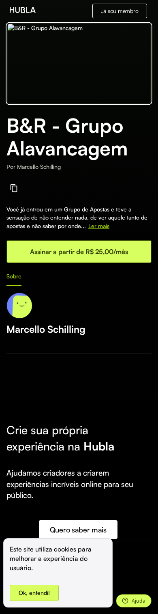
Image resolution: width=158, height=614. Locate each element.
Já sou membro (120, 10)
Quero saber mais (78, 529)
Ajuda (138, 600)
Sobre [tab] (13, 276)
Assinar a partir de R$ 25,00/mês (79, 252)
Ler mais (98, 225)
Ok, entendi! (34, 592)
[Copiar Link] (13, 188)
